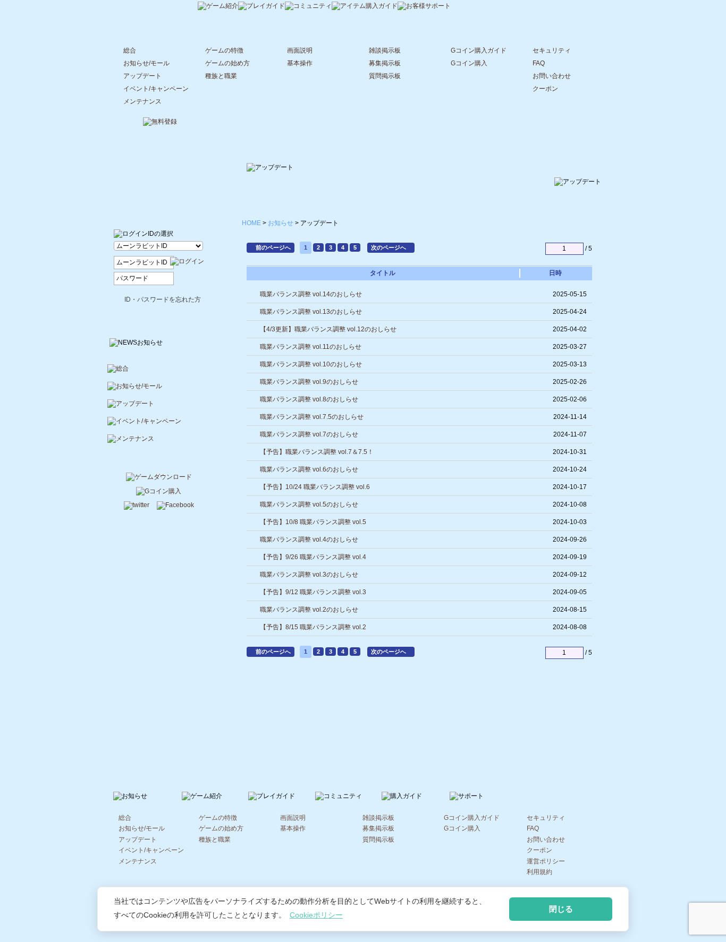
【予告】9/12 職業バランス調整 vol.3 (313, 592)
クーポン (545, 88)
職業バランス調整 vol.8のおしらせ (309, 399)
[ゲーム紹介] (218, 7)
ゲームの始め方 (227, 63)
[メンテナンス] (159, 443)
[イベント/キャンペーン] (159, 425)
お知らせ (280, 223)
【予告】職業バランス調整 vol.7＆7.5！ (317, 452)
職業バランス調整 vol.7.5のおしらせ (312, 417)
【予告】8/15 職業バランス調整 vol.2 (313, 627)
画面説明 (300, 50)
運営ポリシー (546, 861)
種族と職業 (221, 76)
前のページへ (273, 247)
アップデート (142, 76)
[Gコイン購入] (158, 492)
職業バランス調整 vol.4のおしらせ (309, 539)
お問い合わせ (552, 76)
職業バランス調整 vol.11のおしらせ (310, 346)
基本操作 (300, 63)
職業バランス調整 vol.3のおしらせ (309, 574)
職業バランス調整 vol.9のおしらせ (309, 382)
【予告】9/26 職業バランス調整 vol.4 (313, 557)
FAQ (539, 63)
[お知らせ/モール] (159, 390)
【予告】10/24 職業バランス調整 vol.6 (315, 487)
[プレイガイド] (261, 7)
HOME (251, 223)
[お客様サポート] (424, 7)
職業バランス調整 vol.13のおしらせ (311, 311)
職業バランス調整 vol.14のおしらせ (311, 294)
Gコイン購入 (469, 63)
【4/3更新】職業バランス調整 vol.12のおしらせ (328, 329)
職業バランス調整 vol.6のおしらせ (309, 469)
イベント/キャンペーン (156, 88)
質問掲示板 (385, 76)
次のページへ (388, 247)
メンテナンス (142, 101)
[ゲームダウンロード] (159, 478)
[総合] (159, 373)
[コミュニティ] (308, 7)
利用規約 (539, 872)
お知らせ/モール (146, 63)
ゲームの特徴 (224, 50)
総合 (129, 50)
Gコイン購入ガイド (478, 50)
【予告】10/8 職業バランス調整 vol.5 (313, 522)
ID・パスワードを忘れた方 (162, 299)
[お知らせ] (157, 6)
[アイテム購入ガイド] (365, 7)
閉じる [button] (561, 908)
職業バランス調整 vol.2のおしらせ (309, 609)
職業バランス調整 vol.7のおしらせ (309, 434)
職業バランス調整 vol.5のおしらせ (309, 504)
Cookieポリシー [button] (316, 915)
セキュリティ (552, 50)
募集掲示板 (385, 63)
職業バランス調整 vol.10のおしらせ (311, 364)
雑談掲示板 (385, 50)
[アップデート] (159, 408)
